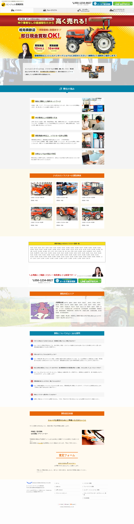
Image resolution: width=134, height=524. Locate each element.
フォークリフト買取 (89, 486)
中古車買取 (86, 498)
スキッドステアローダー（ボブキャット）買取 (95, 494)
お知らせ (58, 486)
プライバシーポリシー (61, 493)
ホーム (57, 483)
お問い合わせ (59, 489)
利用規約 (35, 491)
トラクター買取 (88, 483)
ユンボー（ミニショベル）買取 (91, 489)
